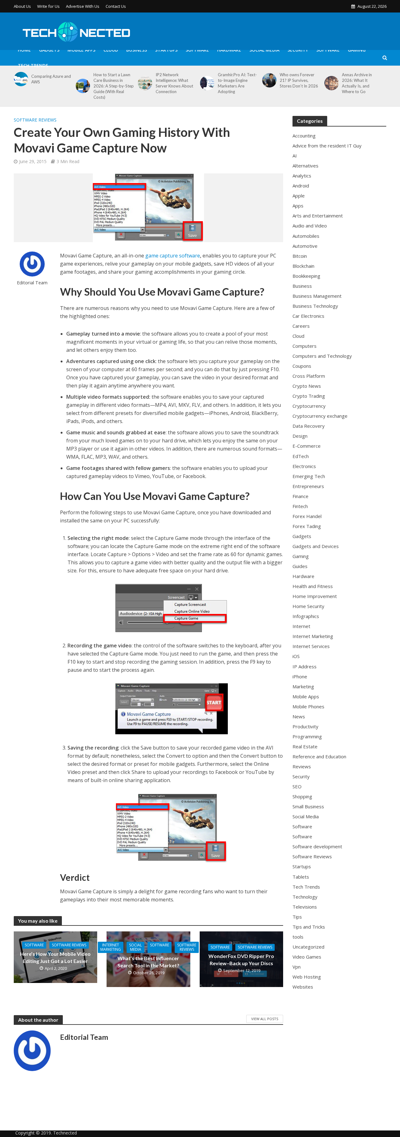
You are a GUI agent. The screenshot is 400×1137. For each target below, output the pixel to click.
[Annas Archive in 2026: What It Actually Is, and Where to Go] (330, 83)
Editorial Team (32, 283)
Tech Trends (33, 65)
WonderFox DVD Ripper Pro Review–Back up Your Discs (241, 959)
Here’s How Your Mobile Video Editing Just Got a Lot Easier (55, 957)
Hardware (229, 50)
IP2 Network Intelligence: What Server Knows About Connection (174, 83)
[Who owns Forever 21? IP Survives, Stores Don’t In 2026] (268, 80)
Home (24, 50)
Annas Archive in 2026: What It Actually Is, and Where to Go (357, 83)
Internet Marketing (110, 947)
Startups (166, 50)
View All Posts (264, 1018)
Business (136, 50)
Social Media (264, 50)
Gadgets (49, 50)
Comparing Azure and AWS (51, 79)
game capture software (172, 255)
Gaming (357, 50)
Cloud (110, 50)
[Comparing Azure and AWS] (20, 79)
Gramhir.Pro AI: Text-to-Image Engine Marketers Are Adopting (237, 83)
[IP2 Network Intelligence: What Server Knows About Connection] (144, 83)
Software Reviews (35, 120)
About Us (22, 6)
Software (197, 50)
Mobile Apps (81, 50)
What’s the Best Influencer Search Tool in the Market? (148, 961)
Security (298, 50)
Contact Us (116, 6)
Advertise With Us (82, 6)
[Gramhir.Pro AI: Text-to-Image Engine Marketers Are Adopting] (206, 83)
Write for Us (48, 6)
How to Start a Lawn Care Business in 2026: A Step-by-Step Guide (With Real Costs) (113, 86)
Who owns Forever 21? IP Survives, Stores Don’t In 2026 (299, 80)
